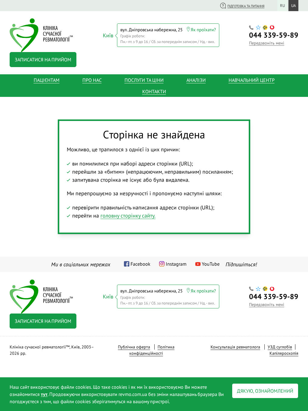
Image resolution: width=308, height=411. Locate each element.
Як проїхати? (203, 29)
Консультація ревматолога (235, 347)
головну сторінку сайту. (128, 215)
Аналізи (196, 80)
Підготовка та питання (245, 6)
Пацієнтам (47, 80)
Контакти (154, 91)
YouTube (211, 264)
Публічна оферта (134, 347)
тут (44, 394)
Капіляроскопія (284, 353)
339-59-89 (273, 35)
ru (282, 5)
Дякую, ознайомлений (265, 391)
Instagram (176, 264)
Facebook (140, 264)
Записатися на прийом (43, 60)
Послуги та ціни (144, 80)
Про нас (92, 80)
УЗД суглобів (280, 347)
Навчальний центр (252, 80)
